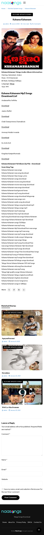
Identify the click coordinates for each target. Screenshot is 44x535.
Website (4, 479)
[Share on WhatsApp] (24, 290)
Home (3, 8)
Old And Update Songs (15, 8)
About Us (11, 522)
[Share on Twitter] (9, 290)
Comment (5, 434)
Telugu (12, 84)
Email (4, 469)
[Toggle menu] (24, 3)
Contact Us (38, 522)
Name (4, 460)
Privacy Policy (21, 522)
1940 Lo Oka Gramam (10, 407)
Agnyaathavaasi (8, 338)
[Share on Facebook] (14, 290)
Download (5, 106)
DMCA (30, 522)
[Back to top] (39, 529)
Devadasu (6, 373)
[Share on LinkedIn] (19, 290)
